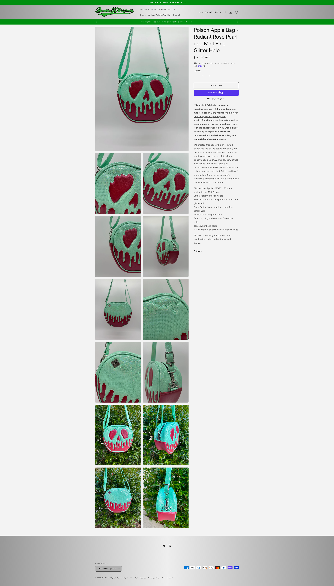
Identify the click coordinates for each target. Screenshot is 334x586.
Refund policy (140, 578)
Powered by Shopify (125, 578)
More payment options (216, 99)
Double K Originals (109, 578)
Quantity (197, 71)
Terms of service (168, 578)
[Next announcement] (238, 21)
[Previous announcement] (96, 21)
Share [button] (199, 251)
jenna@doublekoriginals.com (210, 139)
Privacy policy (153, 578)
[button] (225, 12)
